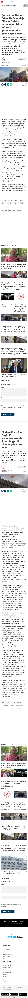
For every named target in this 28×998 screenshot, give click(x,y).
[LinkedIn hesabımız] (19, 924)
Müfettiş (11, 207)
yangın (19, 210)
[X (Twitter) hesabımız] (9, 924)
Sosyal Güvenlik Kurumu (8, 210)
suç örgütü (5, 709)
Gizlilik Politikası (7, 972)
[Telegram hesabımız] (22, 924)
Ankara (4, 702)
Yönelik (20, 709)
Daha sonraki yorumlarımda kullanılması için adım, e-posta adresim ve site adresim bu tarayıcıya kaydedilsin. (13, 407)
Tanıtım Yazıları (6, 970)
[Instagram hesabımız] (12, 924)
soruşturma (20, 705)
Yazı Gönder (6, 976)
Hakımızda (5, 974)
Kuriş (12, 705)
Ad (2, 397)
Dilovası (10, 203)
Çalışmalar (12, 702)
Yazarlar (5, 958)
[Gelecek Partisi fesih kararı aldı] (7, 298)
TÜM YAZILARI (22, 59)
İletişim (4, 981)
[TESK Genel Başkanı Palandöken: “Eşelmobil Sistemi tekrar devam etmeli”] (14, 365)
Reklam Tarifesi (7, 967)
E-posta (17, 397)
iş (15, 203)
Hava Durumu (6, 949)
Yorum (3, 387)
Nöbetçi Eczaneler (7, 954)
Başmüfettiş (5, 200)
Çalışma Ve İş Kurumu (17, 200)
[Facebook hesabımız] (7, 924)
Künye (4, 979)
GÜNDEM (24, 65)
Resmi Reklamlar (7, 965)
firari (19, 702)
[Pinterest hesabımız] (17, 924)
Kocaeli (21, 203)
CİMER (3, 203)
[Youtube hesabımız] (14, 924)
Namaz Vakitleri (7, 952)
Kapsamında (5, 705)
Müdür (4, 207)
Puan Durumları (6, 956)
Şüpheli (13, 709)
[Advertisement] (14, 102)
